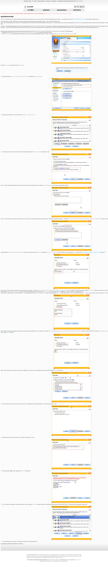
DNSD (85, 19)
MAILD (81, 19)
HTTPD (74, 19)
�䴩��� (54, 1)
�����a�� (27, 1)
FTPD (78, 19)
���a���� (41, 1)
